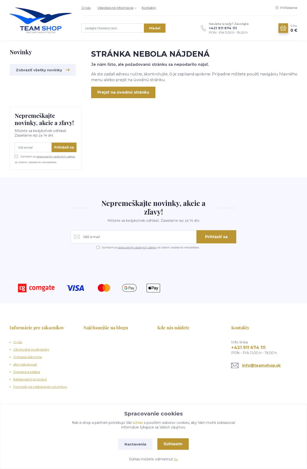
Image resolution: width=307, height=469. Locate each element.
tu (175, 459)
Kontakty (149, 8)
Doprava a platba (26, 372)
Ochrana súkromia (27, 357)
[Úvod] (41, 20)
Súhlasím (173, 444)
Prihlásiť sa (64, 147)
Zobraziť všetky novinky (39, 70)
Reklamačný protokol (30, 379)
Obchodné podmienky (31, 349)
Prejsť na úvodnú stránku (123, 92)
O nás (86, 8)
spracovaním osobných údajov (55, 156)
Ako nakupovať (25, 364)
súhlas (138, 423)
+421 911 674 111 (223, 28)
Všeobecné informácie (115, 8)
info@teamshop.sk (261, 365)
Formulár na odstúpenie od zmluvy (40, 387)
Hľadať (154, 28)
